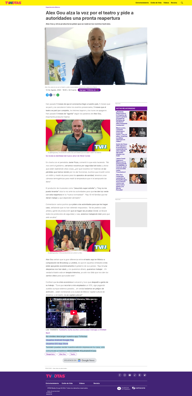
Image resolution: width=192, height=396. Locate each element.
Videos (166, 3)
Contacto (49, 392)
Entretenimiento (142, 3)
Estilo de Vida (156, 3)
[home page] (13, 2)
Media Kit (49, 394)
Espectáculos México (53, 7)
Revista (174, 3)
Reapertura (50, 354)
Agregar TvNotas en (87, 90)
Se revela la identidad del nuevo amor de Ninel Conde (68, 156)
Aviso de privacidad (53, 391)
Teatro (72, 354)
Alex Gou (62, 354)
